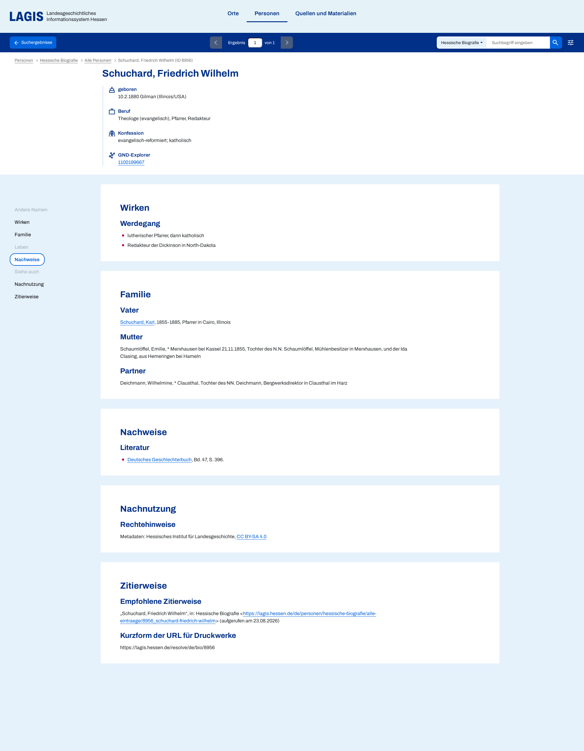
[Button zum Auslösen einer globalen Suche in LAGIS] (556, 42)
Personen (24, 60)
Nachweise (27, 259)
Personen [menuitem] (267, 13)
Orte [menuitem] (233, 13)
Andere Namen (31, 209)
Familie (23, 234)
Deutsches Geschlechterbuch (159, 459)
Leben (21, 247)
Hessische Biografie (460, 42)
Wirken (22, 222)
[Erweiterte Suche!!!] (570, 42)
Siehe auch (27, 271)
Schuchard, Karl (137, 322)
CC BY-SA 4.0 (251, 536)
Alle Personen (98, 60)
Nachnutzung (29, 284)
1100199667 (131, 162)
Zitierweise (27, 296)
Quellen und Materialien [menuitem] (325, 13)
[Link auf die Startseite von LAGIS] (61, 16)
